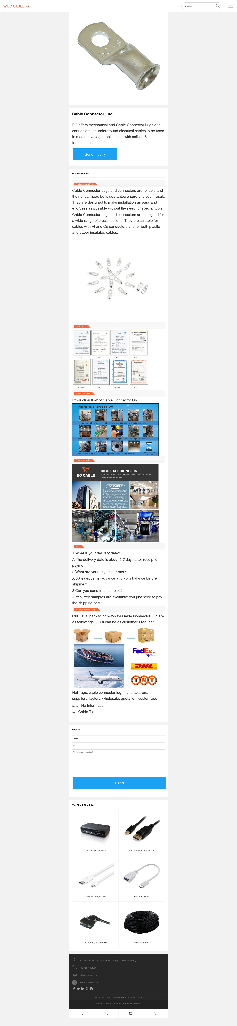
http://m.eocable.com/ (89, 982)
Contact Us (125, 997)
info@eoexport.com (88, 975)
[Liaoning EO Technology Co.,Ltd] (16, 6)
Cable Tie (86, 711)
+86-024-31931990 (88, 967)
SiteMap (140, 997)
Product (103, 997)
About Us (97, 997)
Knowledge (116, 997)
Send (119, 783)
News (109, 997)
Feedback (133, 997)
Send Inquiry (95, 154)
